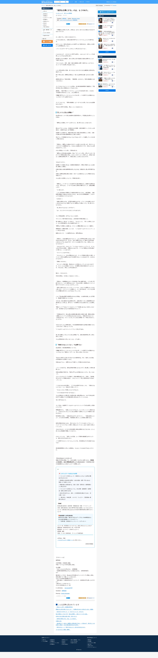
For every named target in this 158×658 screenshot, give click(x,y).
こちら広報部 (45, 641)
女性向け (45, 25)
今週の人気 (81, 1)
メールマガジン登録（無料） (63, 629)
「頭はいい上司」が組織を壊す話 (64, 607)
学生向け (45, 23)
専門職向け (45, 19)
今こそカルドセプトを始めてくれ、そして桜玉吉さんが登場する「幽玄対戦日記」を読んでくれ (109, 19)
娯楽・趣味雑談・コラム (75, 639)
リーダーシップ (59, 13)
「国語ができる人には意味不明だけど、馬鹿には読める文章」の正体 (109, 45)
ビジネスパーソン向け (47, 17)
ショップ (71, 1)
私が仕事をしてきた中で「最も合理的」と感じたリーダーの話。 (72, 614)
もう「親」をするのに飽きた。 (108, 25)
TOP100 (87, 1)
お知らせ (45, 11)
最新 (76, 1)
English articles (46, 35)
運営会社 (89, 639)
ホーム (43, 5)
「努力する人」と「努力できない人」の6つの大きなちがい (70, 627)
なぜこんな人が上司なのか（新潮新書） (69, 20)
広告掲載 (89, 641)
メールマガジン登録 (92, 642)
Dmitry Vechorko (65, 593)
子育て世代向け (46, 26)
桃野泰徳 (60, 15)
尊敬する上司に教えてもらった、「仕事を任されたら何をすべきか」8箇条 (74, 609)
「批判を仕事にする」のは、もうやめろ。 (66, 618)
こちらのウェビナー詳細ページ (65, 540)
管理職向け (45, 15)
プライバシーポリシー (92, 647)
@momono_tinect (76, 18)
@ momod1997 (68, 588)
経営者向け (45, 13)
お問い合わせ (90, 645)
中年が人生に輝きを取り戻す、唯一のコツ (66, 616)
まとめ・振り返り (46, 32)
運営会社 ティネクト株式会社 (111, 1)
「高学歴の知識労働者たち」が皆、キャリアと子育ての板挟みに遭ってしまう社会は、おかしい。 (109, 32)
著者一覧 (44, 38)
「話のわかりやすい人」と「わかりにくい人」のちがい (70, 611)
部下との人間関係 (68, 13)
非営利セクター (46, 21)
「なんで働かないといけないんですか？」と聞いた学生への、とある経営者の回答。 (109, 66)
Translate (114, 5)
